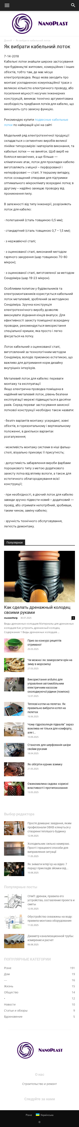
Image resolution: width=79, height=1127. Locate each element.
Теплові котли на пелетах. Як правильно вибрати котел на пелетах (47, 708)
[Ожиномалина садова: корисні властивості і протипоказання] (14, 789)
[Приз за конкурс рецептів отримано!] (14, 646)
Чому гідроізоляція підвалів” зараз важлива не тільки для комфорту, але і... (51, 728)
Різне (29, 1115)
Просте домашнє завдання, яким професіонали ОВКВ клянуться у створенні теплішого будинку (49, 827)
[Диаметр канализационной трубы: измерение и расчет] (14, 941)
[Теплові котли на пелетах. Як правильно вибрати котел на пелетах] (14, 709)
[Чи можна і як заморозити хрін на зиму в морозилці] (14, 665)
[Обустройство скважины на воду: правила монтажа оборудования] (14, 922)
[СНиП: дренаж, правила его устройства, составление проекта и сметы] (14, 901)
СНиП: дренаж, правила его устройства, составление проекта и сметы (51, 900)
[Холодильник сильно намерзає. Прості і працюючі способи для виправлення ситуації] (14, 849)
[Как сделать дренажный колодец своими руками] (39, 576)
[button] (6, 5)
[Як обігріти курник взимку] (14, 769)
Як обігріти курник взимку (45, 764)
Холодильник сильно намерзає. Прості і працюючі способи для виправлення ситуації (49, 847)
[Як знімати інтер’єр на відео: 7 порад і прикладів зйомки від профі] (14, 869)
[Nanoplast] (39, 23)
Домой (8, 40)
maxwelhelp (11, 617)
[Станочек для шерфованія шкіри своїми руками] (14, 750)
